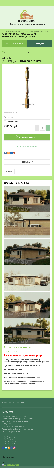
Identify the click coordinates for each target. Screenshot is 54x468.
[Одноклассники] (8, 153)
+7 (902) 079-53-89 (27, 36)
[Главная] (3, 51)
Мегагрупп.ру (8, 457)
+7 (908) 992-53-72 (9, 439)
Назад (9, 171)
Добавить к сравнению (15, 122)
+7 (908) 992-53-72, (28, 34)
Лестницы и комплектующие (17, 347)
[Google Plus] (14, 153)
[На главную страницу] (26, 14)
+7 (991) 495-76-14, (10, 36)
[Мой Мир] (11, 153)
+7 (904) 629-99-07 (9, 437)
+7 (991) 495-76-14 (9, 441)
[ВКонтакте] (5, 153)
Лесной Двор (27, 21)
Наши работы (10, 351)
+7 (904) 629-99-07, (10, 34)
